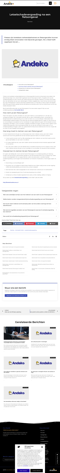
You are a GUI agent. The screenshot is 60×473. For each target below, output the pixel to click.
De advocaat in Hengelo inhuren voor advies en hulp (43, 372)
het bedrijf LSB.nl (19, 110)
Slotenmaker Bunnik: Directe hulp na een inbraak (42, 250)
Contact (42, 439)
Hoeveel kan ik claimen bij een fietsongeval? (30, 88)
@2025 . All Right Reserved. (12, 469)
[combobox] (42, 3)
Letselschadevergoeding (31, 230)
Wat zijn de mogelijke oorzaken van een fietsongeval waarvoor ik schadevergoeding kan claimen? (30, 210)
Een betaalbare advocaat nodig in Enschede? (15, 401)
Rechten (30, 21)
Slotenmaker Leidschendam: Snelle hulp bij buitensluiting (15, 261)
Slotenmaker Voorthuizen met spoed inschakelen (13, 247)
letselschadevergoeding (21, 177)
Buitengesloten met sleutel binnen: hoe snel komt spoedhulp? (13, 273)
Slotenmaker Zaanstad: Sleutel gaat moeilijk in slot (14, 268)
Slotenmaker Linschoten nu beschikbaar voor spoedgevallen (13, 265)
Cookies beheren (36, 470)
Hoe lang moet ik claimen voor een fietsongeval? (31, 86)
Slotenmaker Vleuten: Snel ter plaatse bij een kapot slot (15, 257)
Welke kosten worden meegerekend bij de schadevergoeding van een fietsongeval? (30, 199)
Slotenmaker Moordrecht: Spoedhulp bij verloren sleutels (44, 247)
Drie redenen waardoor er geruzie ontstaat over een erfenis (15, 372)
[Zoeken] (50, 3)
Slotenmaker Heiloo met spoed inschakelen (41, 261)
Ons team (42, 432)
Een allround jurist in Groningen (39, 341)
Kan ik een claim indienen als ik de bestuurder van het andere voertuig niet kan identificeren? (30, 204)
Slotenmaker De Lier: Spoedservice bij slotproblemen (43, 257)
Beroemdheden (43, 443)
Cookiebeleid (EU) (44, 441)
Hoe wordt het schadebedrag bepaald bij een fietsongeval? (30, 216)
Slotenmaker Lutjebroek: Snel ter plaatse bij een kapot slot (44, 254)
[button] (42, 447)
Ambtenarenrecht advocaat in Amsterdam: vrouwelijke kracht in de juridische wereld (14, 342)
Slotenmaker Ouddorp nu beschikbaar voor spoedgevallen (12, 251)
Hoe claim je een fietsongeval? (26, 84)
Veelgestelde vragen (24, 90)
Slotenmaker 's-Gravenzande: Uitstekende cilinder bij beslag (43, 269)
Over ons (42, 430)
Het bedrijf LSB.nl (19, 230)
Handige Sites (43, 434)
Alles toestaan (23, 470)
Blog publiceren (43, 437)
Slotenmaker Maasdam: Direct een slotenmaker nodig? (15, 254)
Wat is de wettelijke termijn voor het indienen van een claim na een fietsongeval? (30, 194)
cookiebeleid (25, 465)
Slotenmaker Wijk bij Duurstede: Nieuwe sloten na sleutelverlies (43, 265)
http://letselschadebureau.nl (10, 182)
